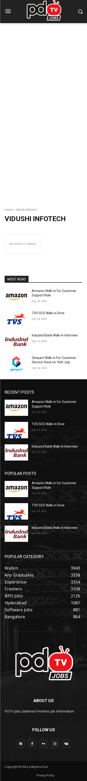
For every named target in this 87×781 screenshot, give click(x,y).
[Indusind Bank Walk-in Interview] (16, 341)
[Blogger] (20, 743)
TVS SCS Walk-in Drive (48, 313)
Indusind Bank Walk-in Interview (55, 335)
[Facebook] (32, 743)
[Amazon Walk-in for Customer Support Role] (16, 297)
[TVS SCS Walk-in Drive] (16, 319)
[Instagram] (54, 743)
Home (9, 210)
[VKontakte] (66, 743)
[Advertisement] (43, 68)
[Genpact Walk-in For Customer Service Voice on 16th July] (16, 364)
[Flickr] (43, 743)
